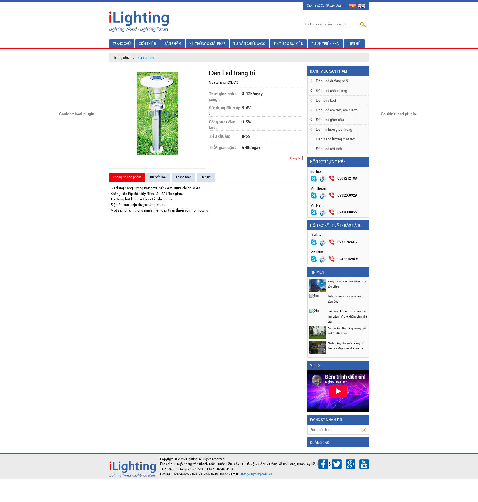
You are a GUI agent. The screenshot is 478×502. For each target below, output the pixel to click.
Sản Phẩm (172, 44)
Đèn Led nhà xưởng (331, 90)
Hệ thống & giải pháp (207, 44)
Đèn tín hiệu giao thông (334, 129)
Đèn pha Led (326, 100)
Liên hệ (354, 44)
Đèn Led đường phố (332, 81)
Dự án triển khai (325, 44)
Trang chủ (122, 44)
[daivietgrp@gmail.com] (324, 242)
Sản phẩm (145, 57)
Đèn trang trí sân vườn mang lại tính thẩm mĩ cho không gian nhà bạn (347, 316)
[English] (361, 5)
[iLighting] (139, 21)
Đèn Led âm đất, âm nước (336, 110)
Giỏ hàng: (325, 5)
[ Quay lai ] (296, 158)
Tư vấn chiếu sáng (249, 44)
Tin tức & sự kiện (288, 44)
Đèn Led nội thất (329, 148)
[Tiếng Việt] (352, 5)
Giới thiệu (147, 44)
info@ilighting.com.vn (256, 474)
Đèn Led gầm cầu (330, 119)
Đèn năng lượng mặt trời (335, 139)
